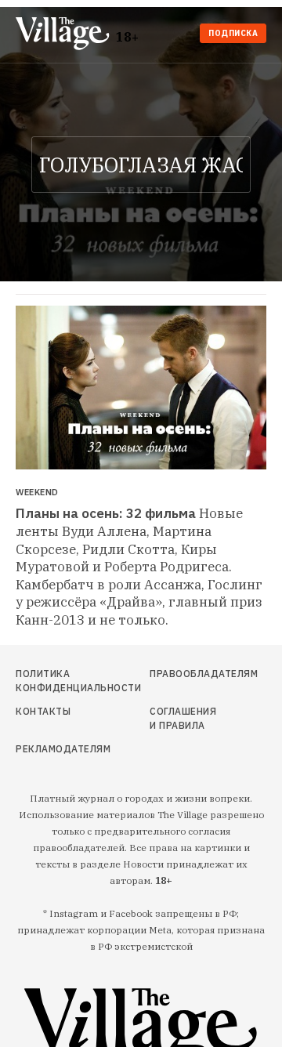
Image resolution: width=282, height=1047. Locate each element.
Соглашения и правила (183, 718)
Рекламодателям (53, 749)
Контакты (43, 711)
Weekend (37, 492)
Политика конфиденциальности (53, 681)
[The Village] (66, 35)
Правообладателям (183, 673)
